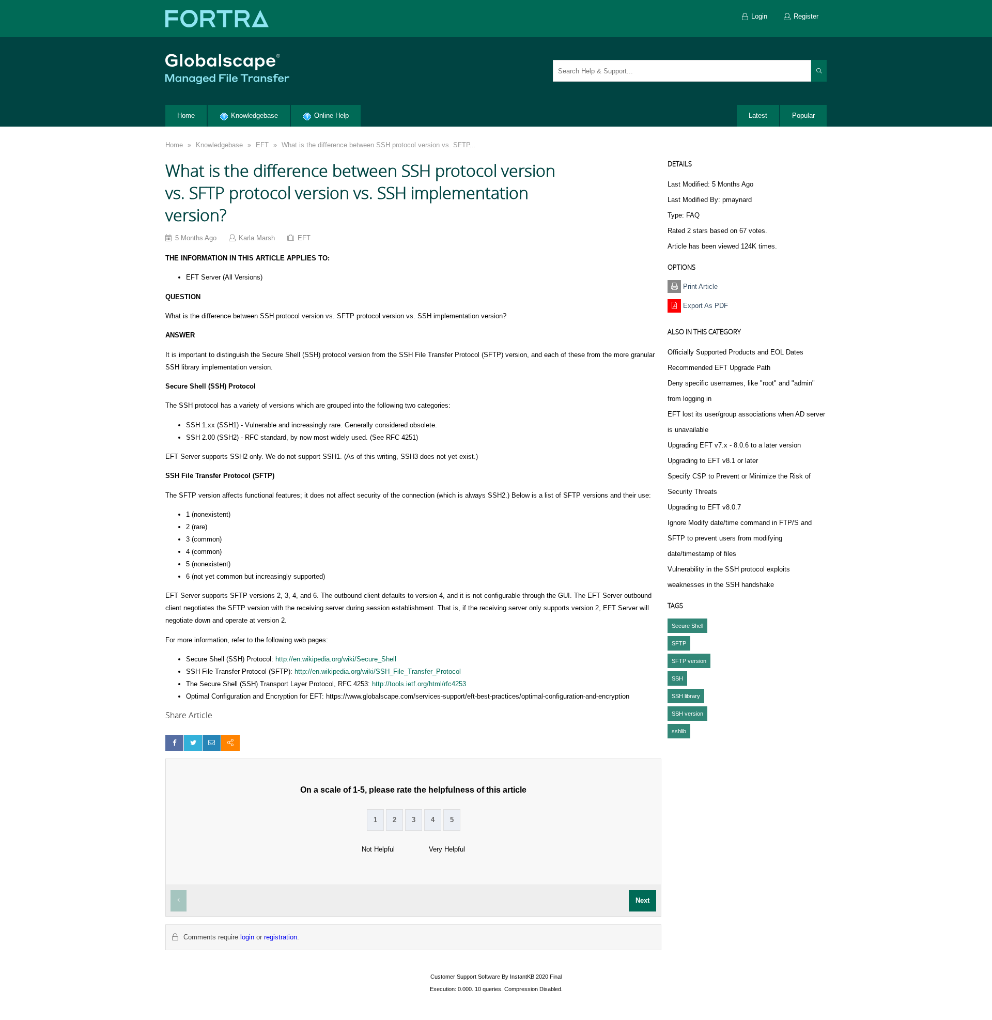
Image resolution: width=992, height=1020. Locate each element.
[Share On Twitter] (193, 743)
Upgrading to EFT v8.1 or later (713, 461)
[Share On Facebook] (174, 743)
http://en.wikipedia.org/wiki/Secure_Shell (335, 659)
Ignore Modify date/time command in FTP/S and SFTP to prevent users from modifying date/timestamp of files (740, 538)
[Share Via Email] (212, 743)
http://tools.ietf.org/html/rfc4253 (419, 684)
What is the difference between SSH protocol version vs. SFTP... (379, 145)
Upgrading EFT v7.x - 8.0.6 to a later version (734, 445)
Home (174, 145)
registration (280, 937)
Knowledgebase (219, 145)
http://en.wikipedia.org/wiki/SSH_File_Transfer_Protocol (378, 671)
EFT (262, 145)
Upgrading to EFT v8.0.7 (704, 507)
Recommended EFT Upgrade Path (719, 368)
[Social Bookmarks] (230, 743)
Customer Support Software (465, 976)
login (247, 937)
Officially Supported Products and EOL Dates (735, 352)
